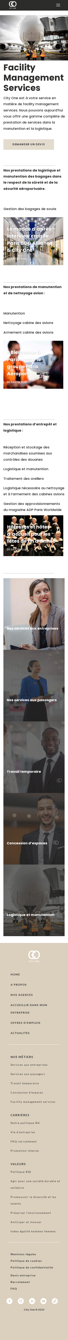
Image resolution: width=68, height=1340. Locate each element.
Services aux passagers (28, 1074)
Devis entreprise (23, 1275)
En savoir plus (17, 258)
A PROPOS (19, 984)
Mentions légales (23, 1254)
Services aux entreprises (29, 1064)
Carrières (20, 1115)
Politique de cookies (26, 1260)
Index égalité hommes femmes (33, 1231)
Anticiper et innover (26, 1222)
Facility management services (33, 1101)
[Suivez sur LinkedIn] (32, 1301)
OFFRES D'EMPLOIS (26, 1022)
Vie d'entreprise (23, 1132)
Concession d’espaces (27, 1092)
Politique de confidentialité (32, 1267)
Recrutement (20, 1282)
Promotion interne (25, 1150)
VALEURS (18, 1164)
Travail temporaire (25, 1083)
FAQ (14, 1288)
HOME (15, 974)
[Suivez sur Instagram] (21, 1301)
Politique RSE (21, 1171)
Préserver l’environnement (31, 1212)
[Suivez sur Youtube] (43, 1301)
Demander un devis (28, 144)
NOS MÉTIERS (22, 1057)
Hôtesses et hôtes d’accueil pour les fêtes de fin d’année (31, 534)
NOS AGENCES (22, 994)
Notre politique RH (25, 1122)
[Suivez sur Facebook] (9, 1301)
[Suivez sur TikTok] (55, 1301)
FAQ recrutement (24, 1141)
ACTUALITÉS (20, 1033)
